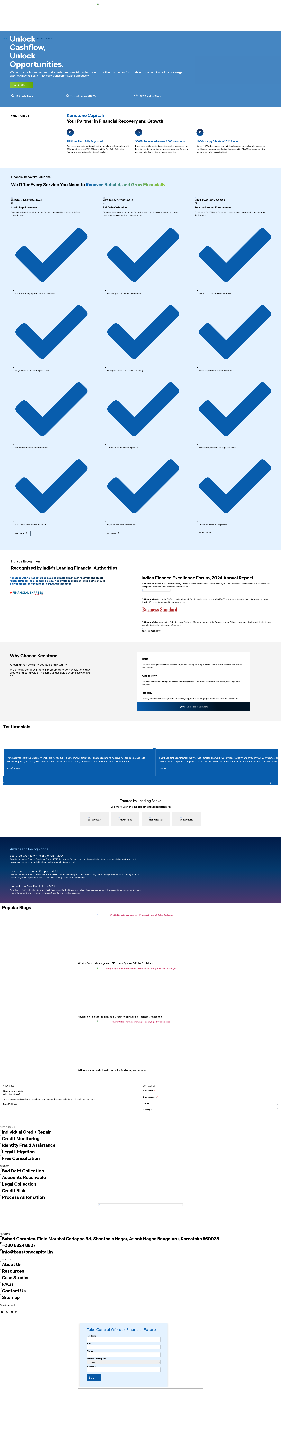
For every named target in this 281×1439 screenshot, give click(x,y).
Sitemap (11, 1297)
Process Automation (23, 1197)
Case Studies (16, 1277)
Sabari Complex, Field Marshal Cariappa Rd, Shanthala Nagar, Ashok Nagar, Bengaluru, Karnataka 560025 (110, 1238)
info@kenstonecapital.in (27, 1252)
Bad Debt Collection (23, 1171)
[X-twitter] (7, 1312)
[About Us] (1, 1262)
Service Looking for (96, 1359)
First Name (148, 1091)
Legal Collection (19, 1184)
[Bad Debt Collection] (1, 1169)
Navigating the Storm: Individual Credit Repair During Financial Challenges (120, 1016)
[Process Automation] (1, 1195)
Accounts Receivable (24, 1177)
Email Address (10, 1104)
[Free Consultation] (1, 1156)
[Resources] (1, 1269)
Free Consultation (21, 1158)
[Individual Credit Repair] (1, 1130)
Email (89, 1343)
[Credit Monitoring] (1, 1136)
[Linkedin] (11, 1312)
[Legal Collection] (1, 1182)
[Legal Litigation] (1, 1149)
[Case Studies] (1, 1275)
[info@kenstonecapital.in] (1, 1250)
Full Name (91, 1336)
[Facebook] (2, 1312)
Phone (146, 1103)
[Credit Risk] (1, 1188)
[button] (194, 707)
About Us (12, 1264)
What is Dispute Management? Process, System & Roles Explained (115, 963)
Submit (93, 1377)
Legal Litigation (18, 1151)
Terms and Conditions (10, 1318)
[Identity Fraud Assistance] (1, 1143)
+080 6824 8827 (19, 1245)
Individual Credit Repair (26, 1132)
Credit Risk (13, 1190)
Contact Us (14, 1290)
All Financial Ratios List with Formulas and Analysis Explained (112, 1070)
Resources (13, 1271)
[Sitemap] (1, 1295)
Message (147, 1110)
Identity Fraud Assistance (28, 1145)
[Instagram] (16, 1312)
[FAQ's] (1, 1282)
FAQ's (8, 1284)
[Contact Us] (1, 1289)
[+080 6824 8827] (1, 1243)
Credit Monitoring (21, 1138)
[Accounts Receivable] (1, 1175)
